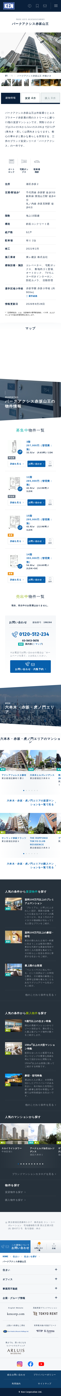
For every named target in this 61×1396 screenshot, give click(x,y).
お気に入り (37, 6)
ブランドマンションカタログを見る (33, 1174)
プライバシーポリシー (45, 1375)
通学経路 (33, 296)
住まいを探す (30, 1256)
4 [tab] (31, 790)
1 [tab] (23, 790)
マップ (38, 644)
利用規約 (16, 1384)
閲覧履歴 (29, 6)
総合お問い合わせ (16, 1375)
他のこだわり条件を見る (39, 994)
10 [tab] (42, 1163)
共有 (54, 1248)
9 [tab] (39, 1163)
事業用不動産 (10, 1288)
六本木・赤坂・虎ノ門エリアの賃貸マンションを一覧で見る (30, 802)
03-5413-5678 (30, 640)
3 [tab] (29, 790)
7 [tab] (34, 1163)
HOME (5, 1256)
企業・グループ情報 (14, 1298)
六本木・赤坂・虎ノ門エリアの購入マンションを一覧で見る (30, 865)
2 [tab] (26, 790)
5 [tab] (34, 790)
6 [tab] (37, 790)
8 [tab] (37, 1163)
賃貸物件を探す (14, 1192)
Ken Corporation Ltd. (8, 5)
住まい (16, 1256)
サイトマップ (44, 1384)
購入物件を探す (14, 1200)
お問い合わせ (45, 6)
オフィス (8, 1279)
